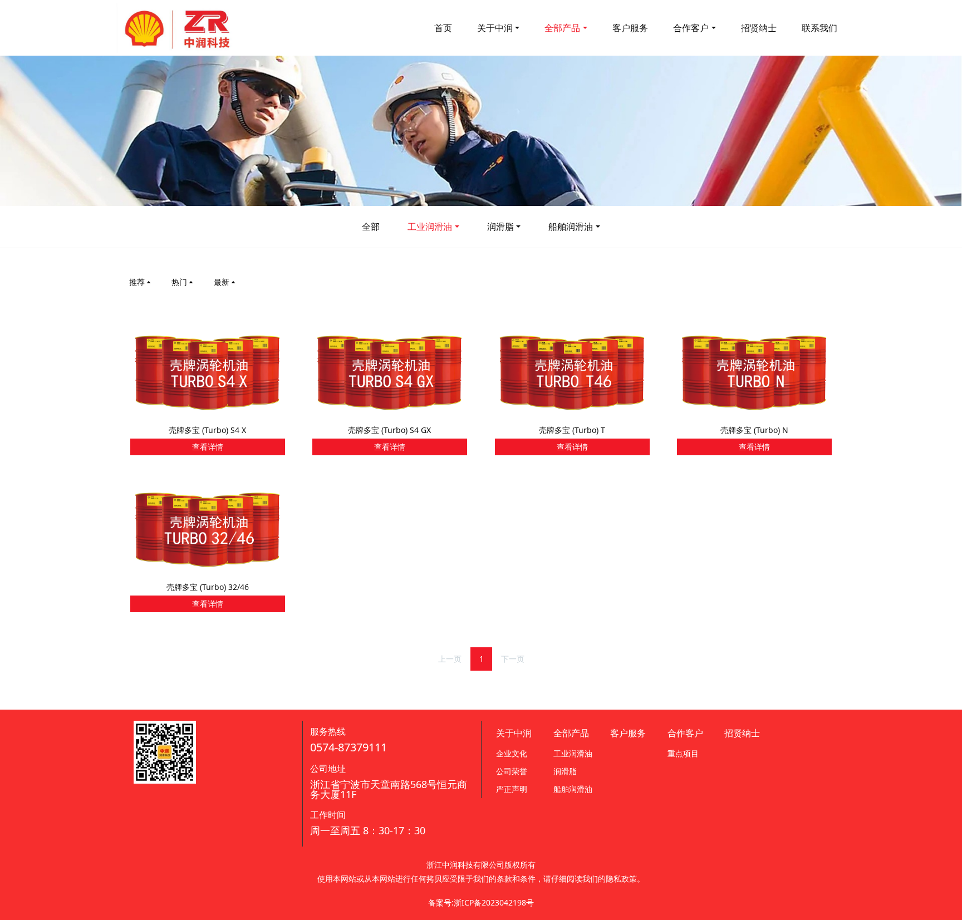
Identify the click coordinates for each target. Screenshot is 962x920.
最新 (221, 282)
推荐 (137, 282)
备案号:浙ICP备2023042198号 (481, 902)
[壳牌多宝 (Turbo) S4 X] (208, 372)
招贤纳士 (759, 28)
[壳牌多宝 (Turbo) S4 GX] (390, 372)
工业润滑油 (430, 226)
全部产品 (562, 28)
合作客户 (691, 28)
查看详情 (207, 446)
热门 (179, 282)
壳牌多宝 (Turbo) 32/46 (207, 587)
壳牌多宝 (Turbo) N (754, 430)
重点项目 (683, 753)
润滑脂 (500, 226)
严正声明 (511, 789)
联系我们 (819, 28)
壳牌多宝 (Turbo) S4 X (207, 430)
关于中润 (495, 28)
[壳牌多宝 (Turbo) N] (754, 372)
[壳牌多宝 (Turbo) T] (572, 372)
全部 (371, 226)
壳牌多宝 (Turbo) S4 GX (389, 430)
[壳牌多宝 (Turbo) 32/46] (208, 529)
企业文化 (511, 753)
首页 (443, 28)
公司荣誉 (511, 771)
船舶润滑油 (570, 226)
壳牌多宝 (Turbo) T (572, 430)
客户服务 (630, 28)
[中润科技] (177, 28)
